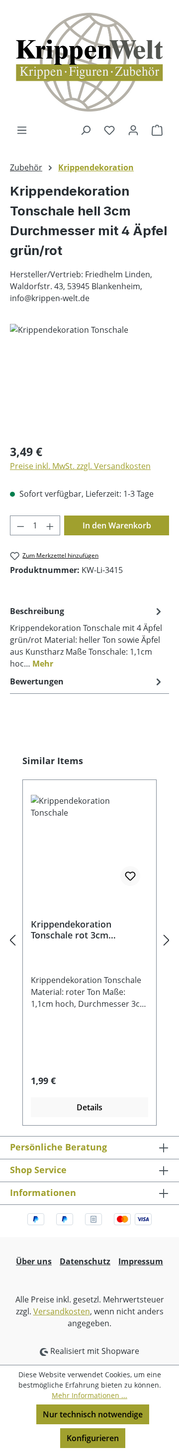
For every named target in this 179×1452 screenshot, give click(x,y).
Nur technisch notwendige (93, 1414)
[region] (89, 379)
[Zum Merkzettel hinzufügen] (130, 876)
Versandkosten (61, 1311)
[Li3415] (89, 379)
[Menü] (22, 130)
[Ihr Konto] (133, 130)
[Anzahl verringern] (20, 525)
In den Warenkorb (117, 525)
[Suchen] (85, 130)
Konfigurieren (93, 1438)
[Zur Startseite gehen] (89, 62)
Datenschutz (85, 1261)
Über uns (34, 1261)
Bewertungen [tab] (37, 681)
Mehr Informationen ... (89, 1395)
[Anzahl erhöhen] (50, 525)
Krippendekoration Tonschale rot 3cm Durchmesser (71, 929)
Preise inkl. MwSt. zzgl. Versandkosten (80, 466)
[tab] (87, 637)
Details (89, 1107)
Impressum (140, 1261)
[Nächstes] (166, 940)
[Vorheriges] (12, 940)
